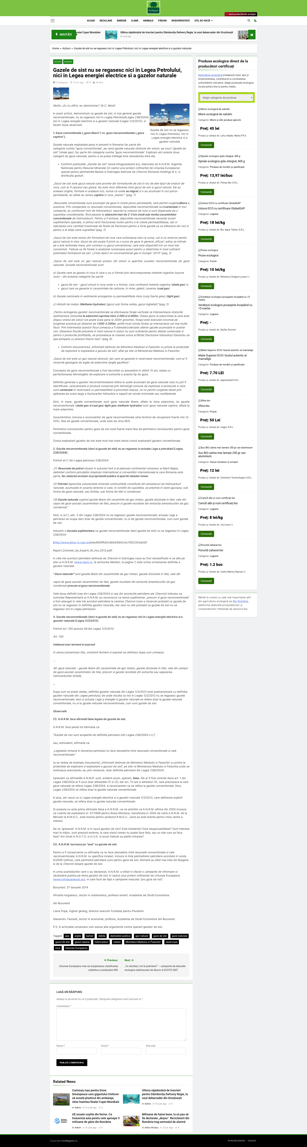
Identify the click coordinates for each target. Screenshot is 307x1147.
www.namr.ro (83, 562)
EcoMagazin (62, 82)
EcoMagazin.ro (69, 1140)
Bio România (240, 601)
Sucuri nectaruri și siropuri (224, 462)
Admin (78, 1107)
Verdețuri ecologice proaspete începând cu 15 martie (225, 306)
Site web (150, 1045)
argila (78, 935)
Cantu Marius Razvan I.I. (233, 571)
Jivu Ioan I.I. (226, 524)
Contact (252, 1140)
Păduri (162, 20)
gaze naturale (179, 935)
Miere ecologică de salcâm (215, 114)
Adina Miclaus (152, 1127)
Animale (148, 20)
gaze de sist (160, 935)
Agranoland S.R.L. (229, 380)
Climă (134, 20)
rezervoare (171, 942)
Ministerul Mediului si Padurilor (143, 942)
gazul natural (82, 942)
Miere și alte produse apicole (225, 120)
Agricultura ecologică (210, 75)
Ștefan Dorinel (228, 329)
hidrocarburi (101, 942)
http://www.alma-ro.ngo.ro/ (71, 542)
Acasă (91, 20)
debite (101, 935)
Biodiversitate (181, 20)
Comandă (206, 145)
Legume (214, 214)
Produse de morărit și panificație (227, 167)
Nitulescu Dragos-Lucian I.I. (235, 276)
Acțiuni (57, 61)
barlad (89, 935)
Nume (60, 1045)
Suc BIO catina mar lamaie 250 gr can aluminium (222, 454)
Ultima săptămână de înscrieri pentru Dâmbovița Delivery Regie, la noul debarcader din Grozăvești (130, 32)
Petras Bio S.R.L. (229, 182)
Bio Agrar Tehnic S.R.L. (232, 229)
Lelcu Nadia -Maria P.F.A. (233, 135)
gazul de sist (62, 942)
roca (57, 948)
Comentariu (63, 1006)
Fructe (213, 261)
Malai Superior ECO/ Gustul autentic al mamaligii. (222, 357)
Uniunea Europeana (76, 948)
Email (105, 1045)
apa (67, 935)
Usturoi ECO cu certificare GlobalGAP (221, 208)
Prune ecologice (208, 255)
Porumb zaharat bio (210, 550)
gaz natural (141, 935)
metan (117, 942)
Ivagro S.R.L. (227, 427)
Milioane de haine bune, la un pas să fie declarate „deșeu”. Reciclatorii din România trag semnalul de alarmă (165, 1118)
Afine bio (203, 405)
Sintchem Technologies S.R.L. (236, 477)
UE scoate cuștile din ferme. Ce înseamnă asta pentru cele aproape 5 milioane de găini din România (96, 1118)
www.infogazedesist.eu (69, 879)
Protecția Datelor (236, 1140)
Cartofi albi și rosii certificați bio (218, 503)
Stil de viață (202, 20)
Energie (121, 20)
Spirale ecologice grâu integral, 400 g (221, 161)
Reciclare (106, 20)
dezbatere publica (120, 935)
